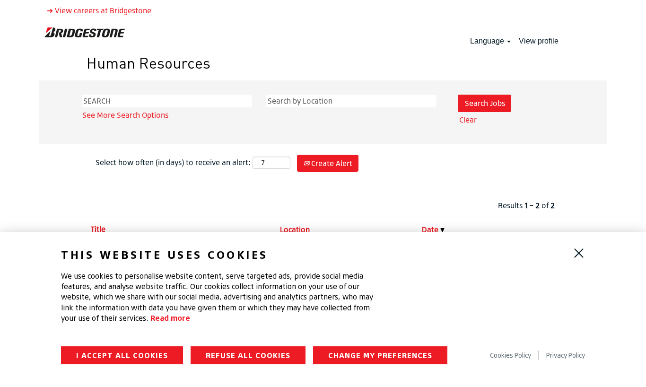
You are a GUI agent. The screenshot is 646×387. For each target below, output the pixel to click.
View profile (539, 41)
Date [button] (431, 229)
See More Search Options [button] (125, 115)
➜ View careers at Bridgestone (99, 10)
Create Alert (330, 163)
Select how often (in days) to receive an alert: (173, 162)
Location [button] (295, 229)
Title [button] (98, 229)
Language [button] (488, 41)
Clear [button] (468, 119)
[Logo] (84, 32)
